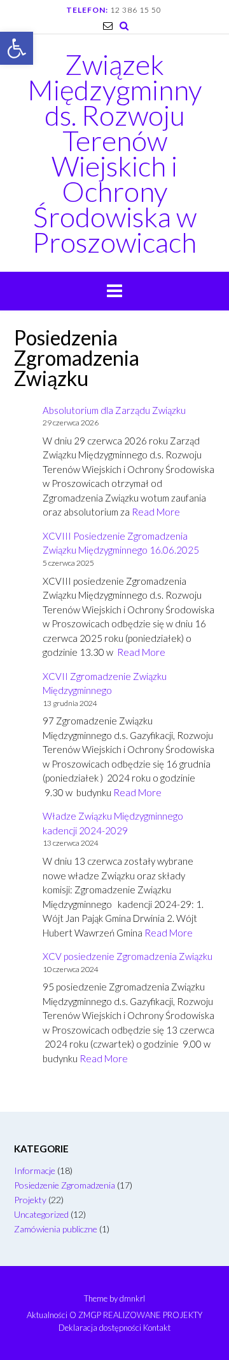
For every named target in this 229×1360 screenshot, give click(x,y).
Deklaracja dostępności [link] (100, 1328)
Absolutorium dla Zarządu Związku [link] (114, 410)
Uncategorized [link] (41, 1214)
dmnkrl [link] (132, 1298)
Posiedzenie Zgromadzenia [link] (64, 1185)
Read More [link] (156, 511)
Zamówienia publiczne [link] (55, 1228)
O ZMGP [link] (85, 1315)
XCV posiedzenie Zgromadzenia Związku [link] (127, 956)
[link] (16, 48)
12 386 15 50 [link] (136, 10)
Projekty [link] (30, 1199)
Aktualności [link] (47, 1315)
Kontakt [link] (156, 1328)
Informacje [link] (34, 1170)
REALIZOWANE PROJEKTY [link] (152, 1315)
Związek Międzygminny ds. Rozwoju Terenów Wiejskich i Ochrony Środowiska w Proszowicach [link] (114, 153)
